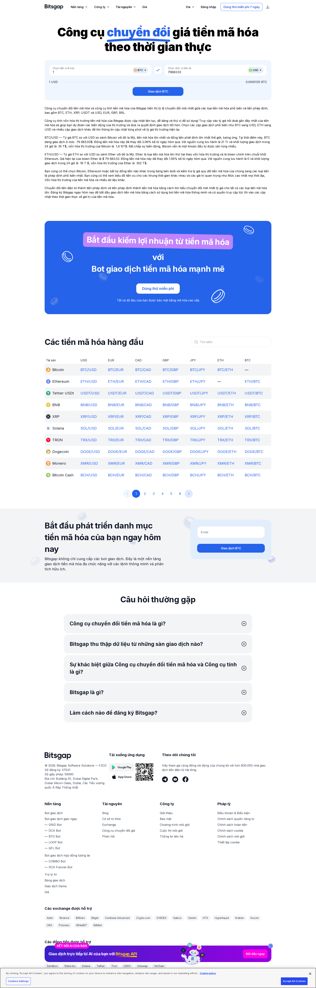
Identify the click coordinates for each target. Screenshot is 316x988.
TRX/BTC (252, 440)
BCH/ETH (225, 475)
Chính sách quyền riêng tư (235, 819)
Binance (64, 917)
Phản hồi (108, 836)
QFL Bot (54, 848)
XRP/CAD (143, 416)
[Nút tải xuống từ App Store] (121, 777)
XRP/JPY (197, 416)
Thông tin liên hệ (171, 836)
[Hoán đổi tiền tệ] (158, 70)
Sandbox (52, 966)
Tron (114, 966)
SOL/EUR (116, 428)
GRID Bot (55, 825)
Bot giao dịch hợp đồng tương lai (67, 855)
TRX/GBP (170, 440)
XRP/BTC (252, 416)
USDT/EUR (117, 393)
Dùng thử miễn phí (158, 288)
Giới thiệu (166, 813)
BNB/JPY (198, 405)
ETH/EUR (116, 381)
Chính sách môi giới (230, 836)
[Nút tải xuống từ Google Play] (121, 767)
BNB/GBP (171, 405)
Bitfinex (80, 917)
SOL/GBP (170, 428)
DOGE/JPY (199, 451)
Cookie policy (208, 973)
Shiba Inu (69, 966)
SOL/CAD (143, 428)
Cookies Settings (18, 981)
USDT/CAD (144, 393)
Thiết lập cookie (228, 842)
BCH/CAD (143, 475)
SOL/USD (88, 428)
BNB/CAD (143, 405)
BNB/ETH (225, 405)
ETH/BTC (252, 381)
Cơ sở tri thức (111, 819)
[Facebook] (185, 779)
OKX (49, 925)
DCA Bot (55, 830)
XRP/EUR (116, 416)
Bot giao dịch (54, 813)
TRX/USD (88, 440)
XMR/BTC (253, 463)
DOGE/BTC (254, 451)
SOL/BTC (252, 428)
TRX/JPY (197, 440)
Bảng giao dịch (55, 880)
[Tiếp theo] (189, 494)
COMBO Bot (57, 861)
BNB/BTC (253, 405)
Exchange (109, 825)
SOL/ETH (225, 428)
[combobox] (231, 342)
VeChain (159, 966)
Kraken (239, 917)
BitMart (98, 925)
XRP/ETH (225, 416)
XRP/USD (88, 416)
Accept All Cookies (294, 981)
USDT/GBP (172, 393)
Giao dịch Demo (56, 886)
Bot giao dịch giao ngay (61, 819)
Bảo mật (165, 819)
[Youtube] (175, 779)
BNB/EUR (116, 405)
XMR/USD (89, 463)
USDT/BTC (254, 393)
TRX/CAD (143, 440)
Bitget (94, 917)
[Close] (270, 946)
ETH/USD (88, 381)
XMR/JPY (198, 463)
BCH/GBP (171, 475)
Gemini (192, 917)
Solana (86, 966)
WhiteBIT (81, 925)
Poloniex (64, 925)
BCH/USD (88, 475)
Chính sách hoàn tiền (232, 825)
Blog (105, 813)
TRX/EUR (116, 440)
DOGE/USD (90, 451)
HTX (205, 917)
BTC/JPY (197, 370)
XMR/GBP (171, 463)
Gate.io (177, 917)
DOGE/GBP (172, 451)
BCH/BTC (253, 475)
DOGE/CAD (145, 451)
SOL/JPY (197, 428)
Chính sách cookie (230, 830)
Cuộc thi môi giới (171, 830)
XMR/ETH (225, 463)
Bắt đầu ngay (255, 954)
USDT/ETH (226, 393)
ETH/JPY (198, 381)
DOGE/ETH (226, 451)
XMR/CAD (143, 463)
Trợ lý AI (51, 874)
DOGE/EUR (117, 451)
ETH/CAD (143, 381)
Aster (50, 917)
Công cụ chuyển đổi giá (118, 830)
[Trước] (127, 494)
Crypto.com (143, 917)
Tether (101, 966)
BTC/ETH (225, 370)
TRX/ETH (225, 440)
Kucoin (255, 917)
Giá (47, 892)
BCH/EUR (116, 475)
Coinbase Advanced (117, 917)
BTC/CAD (143, 370)
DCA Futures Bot (60, 867)
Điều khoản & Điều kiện (233, 813)
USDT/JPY (199, 393)
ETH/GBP (171, 381)
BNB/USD (88, 405)
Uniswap (142, 966)
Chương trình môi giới (174, 825)
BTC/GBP (170, 370)
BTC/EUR (115, 370)
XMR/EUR (116, 463)
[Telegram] (165, 779)
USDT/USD (89, 393)
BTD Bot (54, 836)
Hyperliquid (222, 917)
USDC (127, 966)
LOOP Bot (55, 842)
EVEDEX (162, 917)
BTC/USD (88, 370)
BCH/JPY (198, 475)
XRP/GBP (170, 416)
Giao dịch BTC (158, 91)
